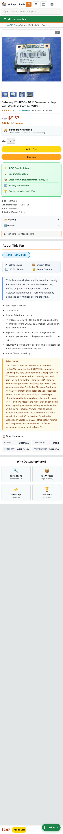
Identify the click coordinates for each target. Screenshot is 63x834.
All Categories (17, 19)
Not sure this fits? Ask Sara (21, 234)
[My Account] (36, 4)
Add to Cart (31, 149)
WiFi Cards (14, 25)
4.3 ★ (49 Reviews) (21, 110)
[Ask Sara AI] (28, 4)
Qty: (4, 141)
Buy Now (31, 157)
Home (6, 25)
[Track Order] (43, 4)
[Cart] (52, 4)
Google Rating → (20, 168)
